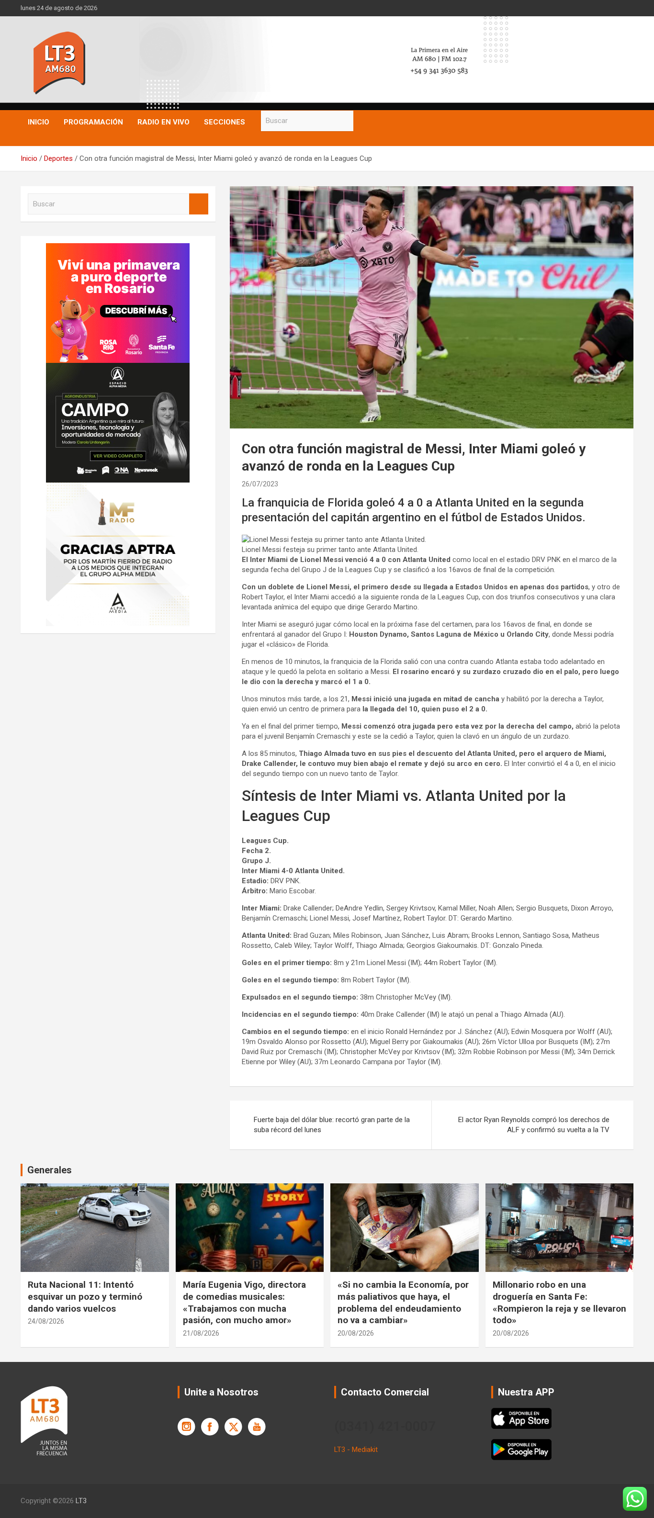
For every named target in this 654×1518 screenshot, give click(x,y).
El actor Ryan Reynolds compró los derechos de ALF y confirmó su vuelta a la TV (533, 1124)
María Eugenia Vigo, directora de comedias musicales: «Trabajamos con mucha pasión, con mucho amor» (244, 1302)
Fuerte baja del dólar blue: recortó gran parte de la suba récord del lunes (332, 1124)
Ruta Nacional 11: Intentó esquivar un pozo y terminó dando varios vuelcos (85, 1296)
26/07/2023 (260, 484)
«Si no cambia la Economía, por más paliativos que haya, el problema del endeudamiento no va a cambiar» (403, 1302)
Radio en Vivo (163, 122)
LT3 (81, 1500)
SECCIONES (224, 122)
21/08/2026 (201, 1333)
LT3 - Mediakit (356, 1449)
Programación (93, 122)
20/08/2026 (356, 1333)
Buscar (362, 121)
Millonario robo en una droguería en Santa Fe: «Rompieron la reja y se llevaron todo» (559, 1302)
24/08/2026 (46, 1321)
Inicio (38, 122)
